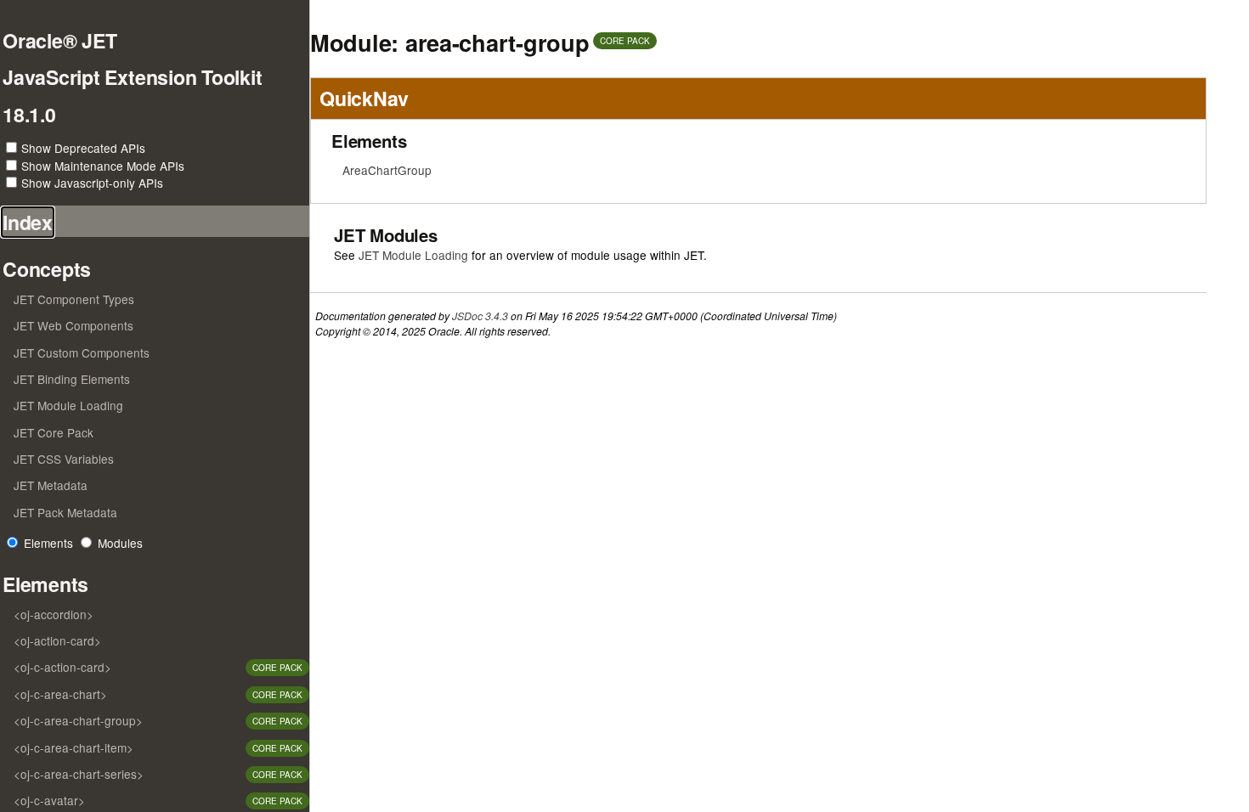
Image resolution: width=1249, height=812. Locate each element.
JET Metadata (51, 484)
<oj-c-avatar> (49, 800)
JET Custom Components (82, 352)
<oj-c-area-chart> (60, 693)
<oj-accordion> (53, 614)
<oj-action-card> (57, 640)
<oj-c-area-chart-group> (78, 720)
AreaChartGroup (387, 169)
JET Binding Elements (72, 378)
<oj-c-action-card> (62, 666)
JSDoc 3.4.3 (480, 315)
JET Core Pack (53, 432)
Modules (120, 542)
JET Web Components (73, 325)
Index (28, 222)
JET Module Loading (68, 405)
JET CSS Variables (64, 458)
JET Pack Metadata (65, 512)
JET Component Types (74, 298)
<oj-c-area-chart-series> (79, 773)
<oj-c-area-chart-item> (73, 747)
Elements (48, 542)
